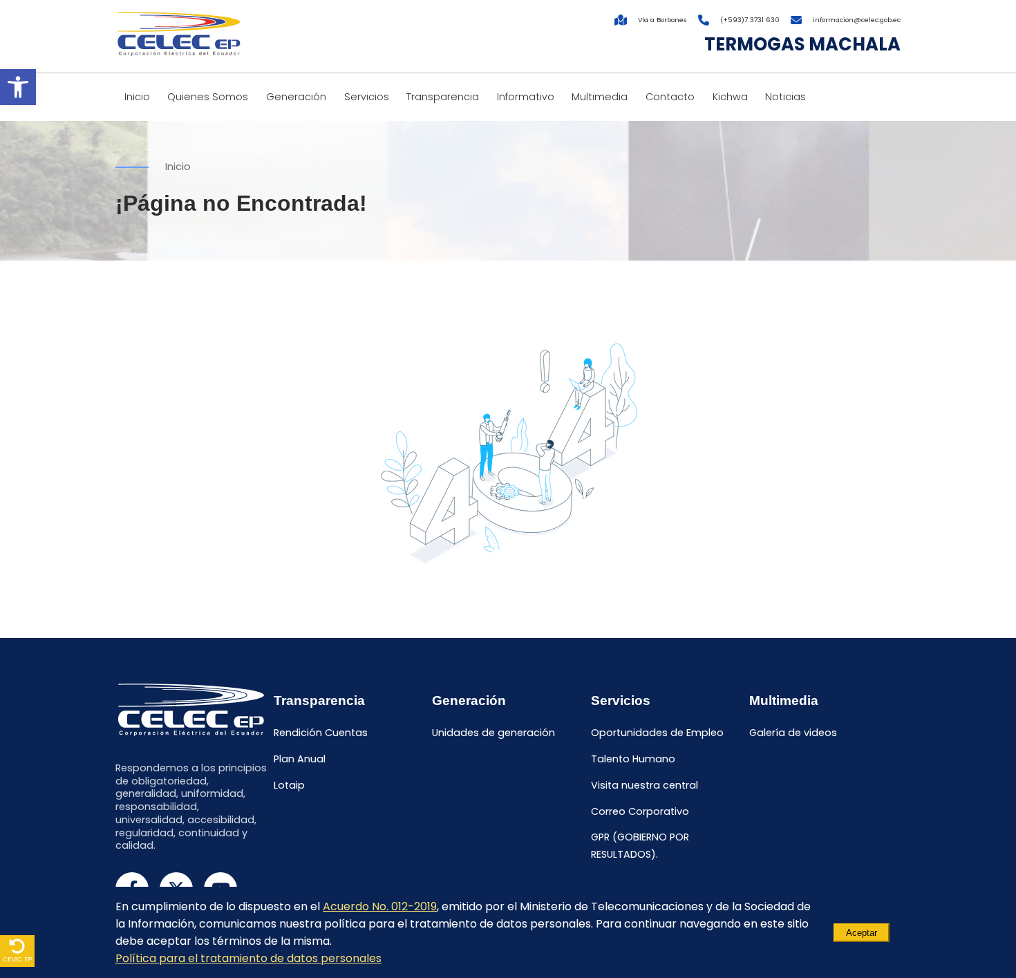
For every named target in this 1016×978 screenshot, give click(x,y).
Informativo (525, 97)
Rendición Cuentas (321, 733)
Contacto (670, 97)
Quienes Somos (207, 97)
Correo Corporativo (640, 811)
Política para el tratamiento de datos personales (248, 958)
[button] (18, 87)
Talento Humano (633, 759)
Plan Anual (300, 759)
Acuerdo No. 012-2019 (380, 906)
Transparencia (442, 97)
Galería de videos (793, 733)
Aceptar (861, 933)
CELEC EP (17, 959)
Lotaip (289, 785)
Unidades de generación (493, 733)
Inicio (137, 97)
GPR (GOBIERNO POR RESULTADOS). (640, 846)
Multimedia (600, 97)
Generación (296, 97)
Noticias (785, 97)
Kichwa (730, 97)
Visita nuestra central (644, 785)
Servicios (366, 97)
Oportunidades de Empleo (657, 733)
